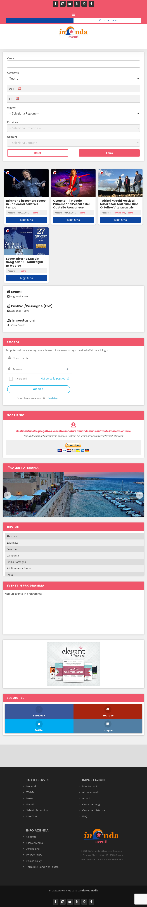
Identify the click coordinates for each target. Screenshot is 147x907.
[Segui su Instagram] (63, 4)
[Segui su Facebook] (55, 4)
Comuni (12, 136)
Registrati (53, 398)
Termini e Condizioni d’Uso (42, 867)
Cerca (10, 58)
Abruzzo (11, 536)
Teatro (34, 212)
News (29, 798)
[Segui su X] (77, 4)
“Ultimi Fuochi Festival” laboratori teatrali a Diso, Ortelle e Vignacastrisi (119, 204)
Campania (13, 555)
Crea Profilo (18, 325)
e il (10, 98)
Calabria (12, 549)
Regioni (11, 107)
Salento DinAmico (37, 810)
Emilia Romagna (16, 562)
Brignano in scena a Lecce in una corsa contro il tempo (26, 204)
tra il (11, 88)
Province (12, 122)
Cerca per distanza (108, 20)
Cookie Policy (34, 861)
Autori (86, 798)
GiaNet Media (34, 843)
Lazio (10, 575)
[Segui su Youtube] (70, 4)
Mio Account (89, 786)
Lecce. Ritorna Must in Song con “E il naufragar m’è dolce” (24, 262)
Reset (37, 153)
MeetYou (31, 816)
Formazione (119, 212)
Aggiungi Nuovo (19, 296)
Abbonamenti (90, 792)
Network (31, 786)
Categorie (13, 72)
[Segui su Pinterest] (84, 4)
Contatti (31, 836)
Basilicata (12, 542)
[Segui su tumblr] (91, 4)
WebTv (30, 792)
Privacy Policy (34, 855)
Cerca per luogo (41, 20)
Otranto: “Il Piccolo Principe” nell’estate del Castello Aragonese (71, 204)
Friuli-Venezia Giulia (19, 568)
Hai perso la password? (55, 378)
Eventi (30, 804)
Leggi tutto (26, 220)
